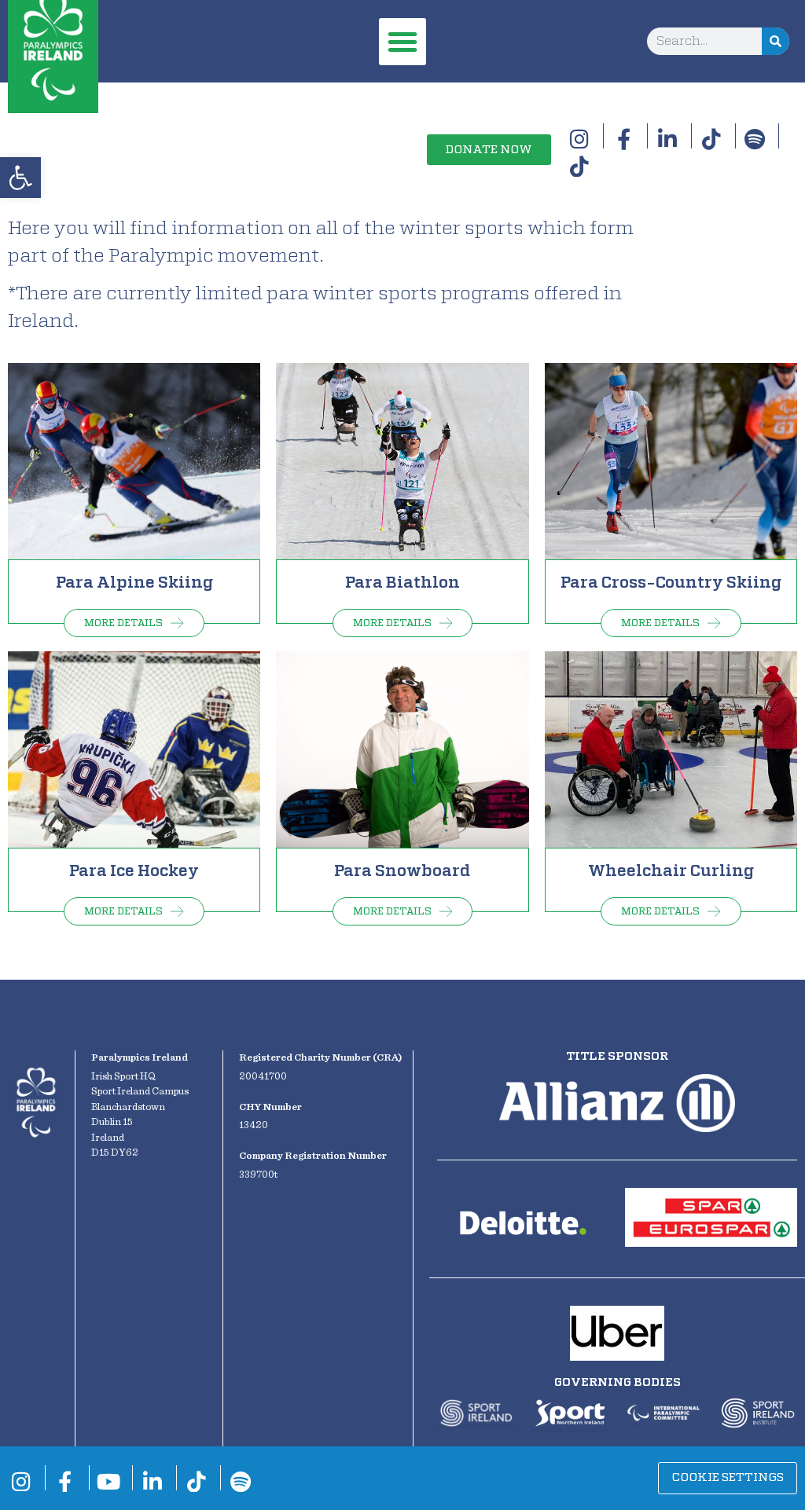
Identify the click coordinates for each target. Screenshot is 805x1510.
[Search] (775, 41)
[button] (20, 177)
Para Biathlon (402, 583)
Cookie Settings (727, 1477)
